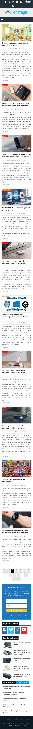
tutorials (5, 25)
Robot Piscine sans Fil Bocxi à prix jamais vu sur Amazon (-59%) (21, 652)
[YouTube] (9, 2)
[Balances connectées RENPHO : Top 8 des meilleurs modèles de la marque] (16, 92)
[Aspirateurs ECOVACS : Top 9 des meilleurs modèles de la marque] (16, 250)
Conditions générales (8, 723)
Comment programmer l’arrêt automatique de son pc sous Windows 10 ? (16, 317)
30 (18, 574)
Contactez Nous (12, 725)
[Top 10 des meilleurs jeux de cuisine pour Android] (16, 468)
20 (14, 574)
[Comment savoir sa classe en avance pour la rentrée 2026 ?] (16, 32)
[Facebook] (5, 2)
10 (10, 574)
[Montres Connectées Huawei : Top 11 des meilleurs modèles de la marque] (16, 520)
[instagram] (13, 6)
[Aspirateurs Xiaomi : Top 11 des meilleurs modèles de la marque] (16, 359)
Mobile (4, 461)
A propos (23, 725)
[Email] (17, 2)
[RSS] (21, 2)
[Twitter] (13, 2)
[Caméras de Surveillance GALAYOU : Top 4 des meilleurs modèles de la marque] (16, 143)
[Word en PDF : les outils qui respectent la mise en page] (16, 197)
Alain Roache (19, 49)
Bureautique (6, 189)
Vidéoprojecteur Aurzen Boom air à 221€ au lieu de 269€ (21, 668)
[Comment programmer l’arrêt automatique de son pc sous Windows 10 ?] (16, 304)
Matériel (5, 85)
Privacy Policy (23, 723)
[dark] (28, 1)
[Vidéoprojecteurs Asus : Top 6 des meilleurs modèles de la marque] (16, 415)
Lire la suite (5, 80)
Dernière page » (16, 578)
